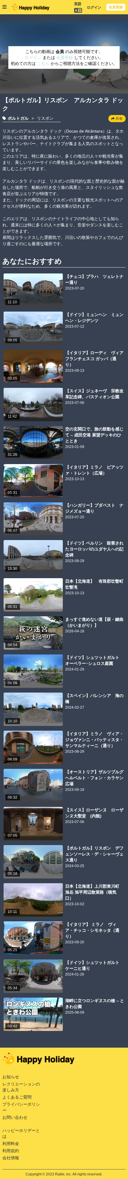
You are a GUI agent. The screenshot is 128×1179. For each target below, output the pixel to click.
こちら (44, 63)
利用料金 (10, 1143)
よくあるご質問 (17, 1097)
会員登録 (116, 7)
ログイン (94, 7)
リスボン (45, 118)
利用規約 (10, 1150)
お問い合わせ (14, 1117)
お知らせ (10, 1076)
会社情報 (10, 1157)
